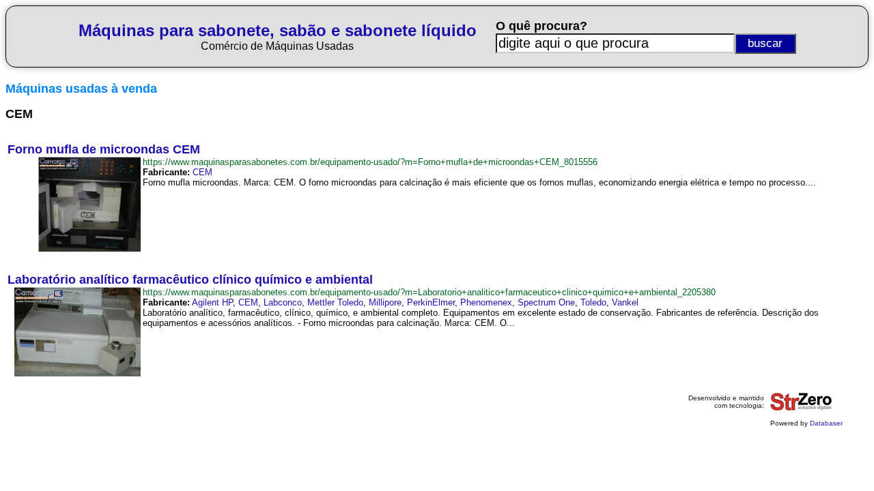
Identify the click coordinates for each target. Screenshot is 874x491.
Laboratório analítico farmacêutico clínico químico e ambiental (190, 279)
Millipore (385, 302)
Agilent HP (212, 302)
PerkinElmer (431, 302)
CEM (202, 172)
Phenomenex (486, 302)
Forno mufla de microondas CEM (104, 149)
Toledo (593, 302)
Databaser (826, 423)
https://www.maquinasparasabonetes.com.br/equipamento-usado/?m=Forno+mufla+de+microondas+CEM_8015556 (370, 162)
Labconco (283, 302)
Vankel (625, 302)
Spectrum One (546, 302)
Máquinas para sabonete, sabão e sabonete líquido (278, 30)
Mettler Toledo (335, 302)
